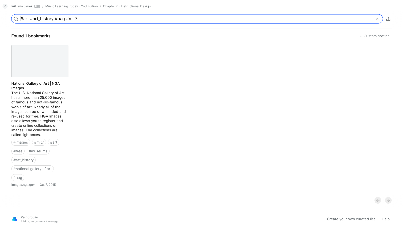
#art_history (23, 160)
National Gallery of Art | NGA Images (39, 44)
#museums (38, 151)
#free (17, 151)
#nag (17, 178)
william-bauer (25, 6)
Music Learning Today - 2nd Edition (71, 6)
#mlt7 (39, 142)
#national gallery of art (32, 169)
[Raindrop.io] (14, 219)
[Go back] (5, 6)
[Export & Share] (388, 19)
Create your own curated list (351, 219)
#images (20, 142)
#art (53, 142)
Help (386, 219)
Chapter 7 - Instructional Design (127, 6)
